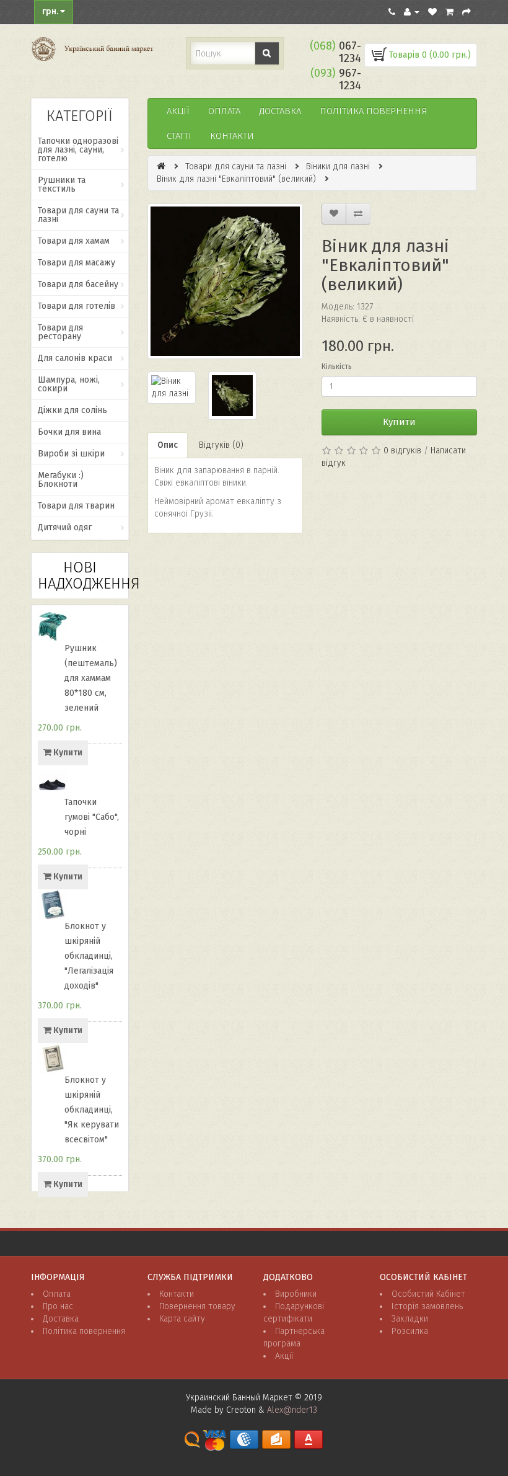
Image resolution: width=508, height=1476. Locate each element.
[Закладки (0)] (432, 12)
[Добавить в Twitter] (331, 518)
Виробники (296, 1294)
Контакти (232, 135)
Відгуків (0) (221, 445)
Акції (178, 111)
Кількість (337, 366)
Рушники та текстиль (61, 184)
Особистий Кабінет (428, 1294)
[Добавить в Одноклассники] (449, 495)
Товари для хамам (74, 241)
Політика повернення (84, 1331)
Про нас (58, 1306)
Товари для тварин (76, 505)
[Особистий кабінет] (411, 12)
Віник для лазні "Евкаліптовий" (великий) (236, 179)
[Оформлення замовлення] (466, 12)
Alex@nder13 (292, 1410)
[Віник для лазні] (225, 281)
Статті (179, 135)
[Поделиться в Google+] (355, 495)
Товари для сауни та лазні (78, 215)
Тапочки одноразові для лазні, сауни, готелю (78, 150)
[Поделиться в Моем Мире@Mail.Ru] (426, 495)
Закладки (410, 1319)
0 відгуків (402, 450)
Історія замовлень (427, 1306)
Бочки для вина (69, 432)
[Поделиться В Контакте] (355, 518)
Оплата (224, 111)
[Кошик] (449, 12)
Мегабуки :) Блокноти (61, 479)
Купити (399, 421)
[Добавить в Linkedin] (378, 495)
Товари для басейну (78, 284)
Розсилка (410, 1331)
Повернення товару (197, 1306)
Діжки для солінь (72, 410)
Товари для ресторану (60, 332)
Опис (167, 445)
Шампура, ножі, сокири (69, 384)
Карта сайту (182, 1319)
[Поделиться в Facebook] (331, 495)
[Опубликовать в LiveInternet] (402, 495)
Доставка (280, 111)
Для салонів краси (75, 358)
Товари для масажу (76, 262)
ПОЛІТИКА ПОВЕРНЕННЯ (373, 111)
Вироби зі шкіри (71, 453)
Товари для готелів (76, 306)
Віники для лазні (338, 166)
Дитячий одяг (65, 527)
